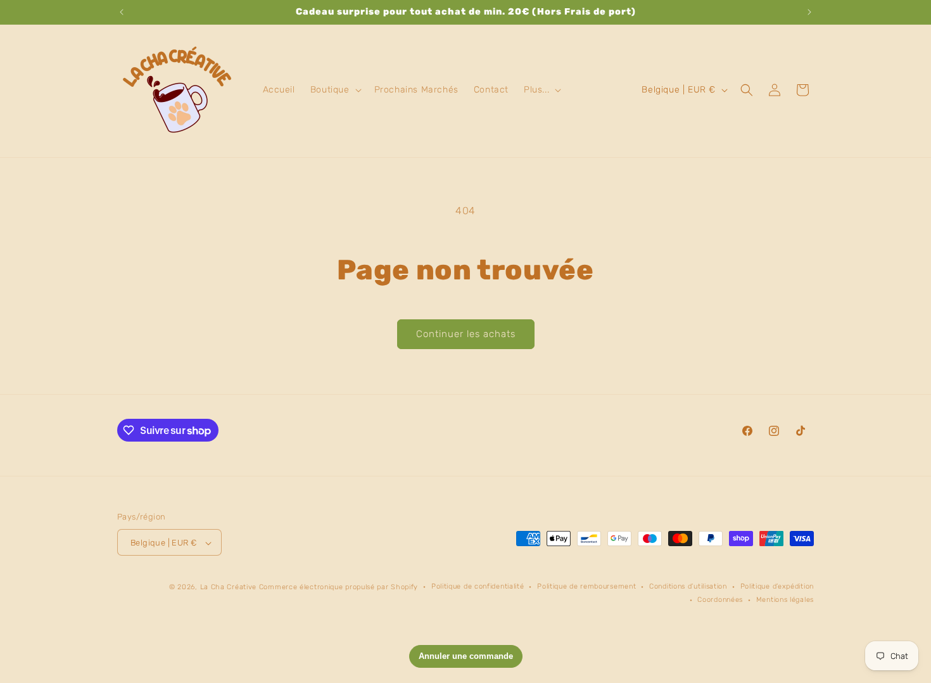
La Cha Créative (228, 588)
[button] (335, 90)
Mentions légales (785, 600)
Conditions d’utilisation (688, 587)
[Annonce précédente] (122, 12)
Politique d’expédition (777, 587)
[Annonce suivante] (809, 12)
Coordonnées (720, 600)
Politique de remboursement (586, 587)
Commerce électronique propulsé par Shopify (338, 588)
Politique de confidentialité (477, 587)
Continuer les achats (466, 334)
